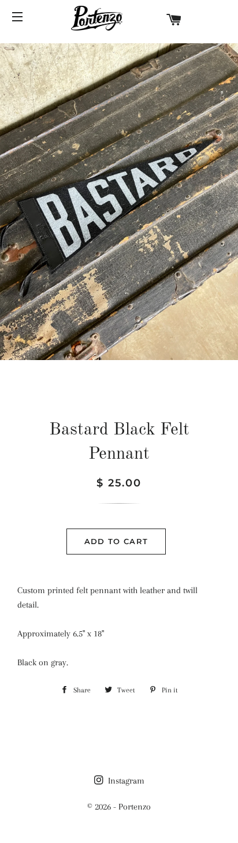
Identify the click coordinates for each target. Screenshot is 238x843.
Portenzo (134, 806)
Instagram (125, 780)
